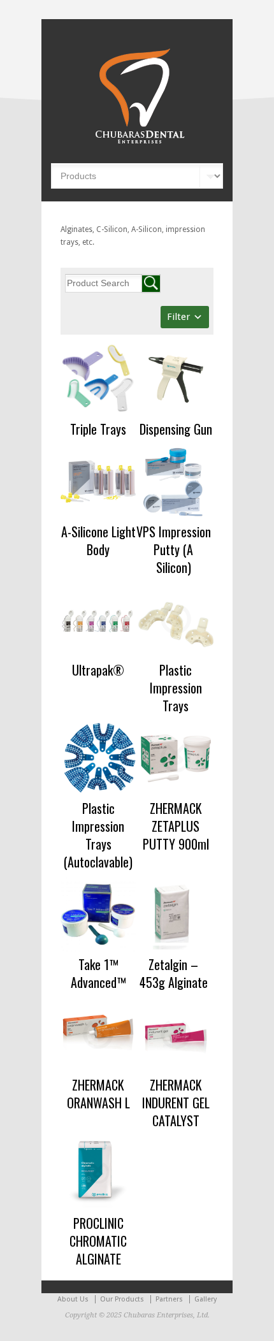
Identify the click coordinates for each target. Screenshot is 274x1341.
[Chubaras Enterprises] (137, 144)
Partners (169, 1299)
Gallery (205, 1299)
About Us (73, 1299)
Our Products (122, 1299)
